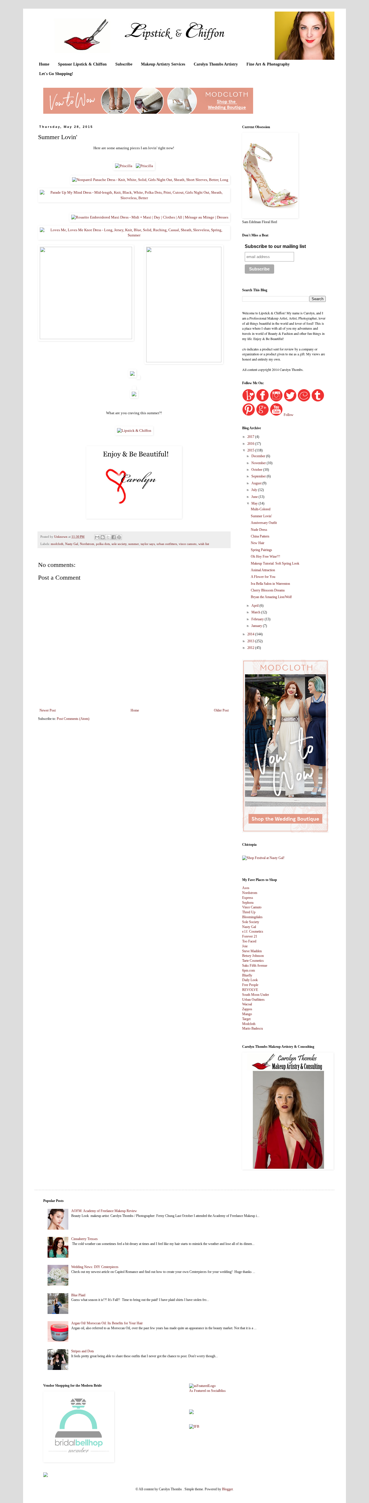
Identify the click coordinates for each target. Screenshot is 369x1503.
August (256, 483)
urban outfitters (167, 544)
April (255, 606)
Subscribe (123, 64)
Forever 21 (249, 936)
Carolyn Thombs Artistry (216, 64)
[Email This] (97, 537)
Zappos (247, 1009)
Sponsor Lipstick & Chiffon (82, 64)
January (257, 626)
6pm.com (248, 970)
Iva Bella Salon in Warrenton (270, 584)
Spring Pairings (261, 550)
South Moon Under (255, 995)
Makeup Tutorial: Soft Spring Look (275, 563)
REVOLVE (250, 990)
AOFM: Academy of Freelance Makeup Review (104, 1211)
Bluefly (247, 975)
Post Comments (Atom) (73, 719)
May (255, 503)
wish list (203, 544)
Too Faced (249, 941)
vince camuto (188, 544)
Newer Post (47, 710)
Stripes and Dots (82, 1351)
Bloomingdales (252, 917)
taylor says (148, 544)
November (259, 463)
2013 (251, 641)
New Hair (257, 543)
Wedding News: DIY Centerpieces (94, 1267)
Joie (245, 946)
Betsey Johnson (253, 956)
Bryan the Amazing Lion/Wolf (271, 597)
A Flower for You (263, 577)
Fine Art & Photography (268, 64)
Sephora (247, 903)
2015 (251, 450)
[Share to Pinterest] (119, 537)
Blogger (227, 1489)
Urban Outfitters (253, 1000)
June (255, 497)
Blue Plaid (78, 1295)
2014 (251, 634)
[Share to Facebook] (113, 537)
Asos (245, 888)
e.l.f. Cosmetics (252, 931)
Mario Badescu (252, 1028)
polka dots (103, 544)
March (256, 612)
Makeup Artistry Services (163, 64)
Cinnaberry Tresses (84, 1239)
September (259, 476)
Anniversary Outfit (264, 523)
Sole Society (250, 922)
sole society (119, 544)
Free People (250, 985)
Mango (247, 1014)
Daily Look (250, 980)
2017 (251, 437)
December (258, 456)
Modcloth (248, 1024)
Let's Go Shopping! (56, 74)
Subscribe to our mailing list (275, 246)
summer (133, 544)
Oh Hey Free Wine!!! (265, 556)
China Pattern (260, 536)
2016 (251, 444)
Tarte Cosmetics (253, 961)
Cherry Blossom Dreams (268, 590)
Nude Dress (259, 530)
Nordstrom (87, 544)
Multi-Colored (260, 509)
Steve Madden (252, 951)
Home (44, 64)
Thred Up (248, 912)
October (257, 470)
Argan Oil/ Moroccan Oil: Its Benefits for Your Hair (107, 1323)
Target (246, 1019)
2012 (251, 648)
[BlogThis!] (103, 537)
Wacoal (247, 1004)
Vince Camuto (251, 907)
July (254, 490)
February (258, 619)
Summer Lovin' (261, 516)
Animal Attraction (263, 570)
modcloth (57, 544)
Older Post (221, 710)
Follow (288, 415)
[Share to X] (108, 537)
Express (247, 898)
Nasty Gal (71, 544)
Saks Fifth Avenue (254, 966)
